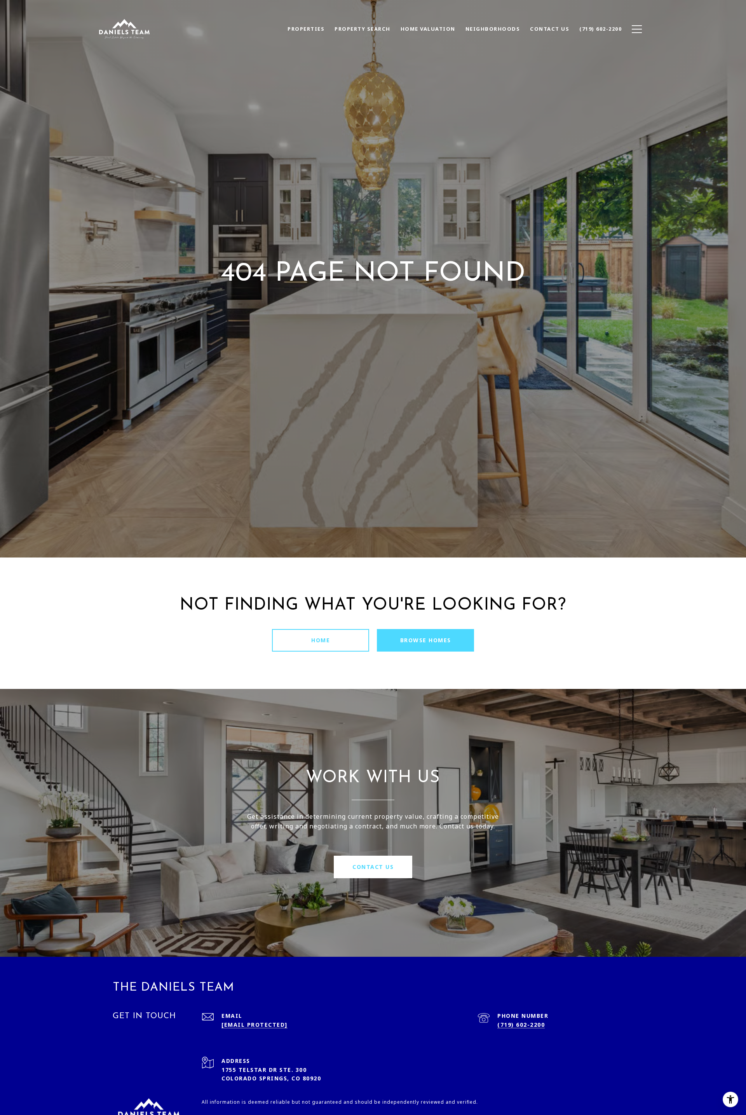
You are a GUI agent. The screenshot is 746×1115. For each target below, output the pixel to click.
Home (320, 640)
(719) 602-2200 (521, 1024)
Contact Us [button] (373, 866)
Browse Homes (425, 640)
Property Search (362, 28)
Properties (306, 28)
